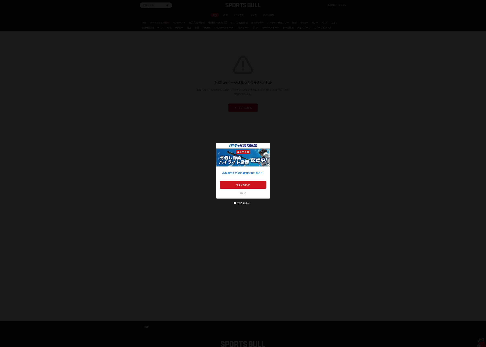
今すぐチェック (243, 184)
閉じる (243, 193)
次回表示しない (243, 203)
